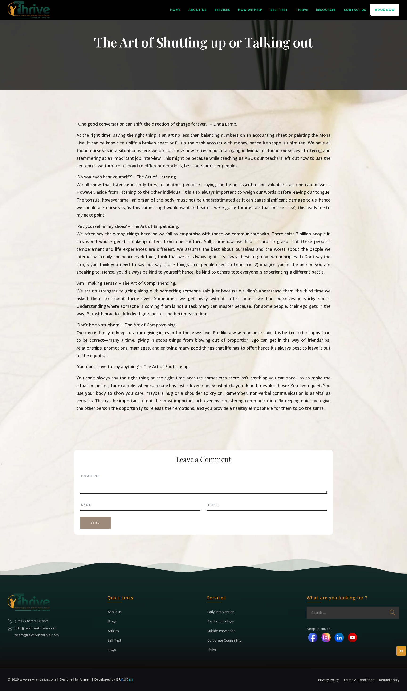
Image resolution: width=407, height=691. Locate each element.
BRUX (122, 679)
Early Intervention (220, 611)
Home (175, 10)
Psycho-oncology (220, 621)
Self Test (279, 10)
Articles (113, 631)
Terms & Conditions (358, 680)
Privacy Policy (328, 680)
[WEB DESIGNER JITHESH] (131, 679)
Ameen (85, 679)
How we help (250, 10)
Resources (326, 10)
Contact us (355, 10)
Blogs (112, 621)
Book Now (385, 10)
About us (197, 10)
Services (222, 10)
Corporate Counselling (224, 640)
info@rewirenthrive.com (36, 628)
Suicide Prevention (221, 631)
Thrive (302, 10)
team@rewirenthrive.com (37, 635)
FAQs (112, 649)
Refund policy (389, 680)
